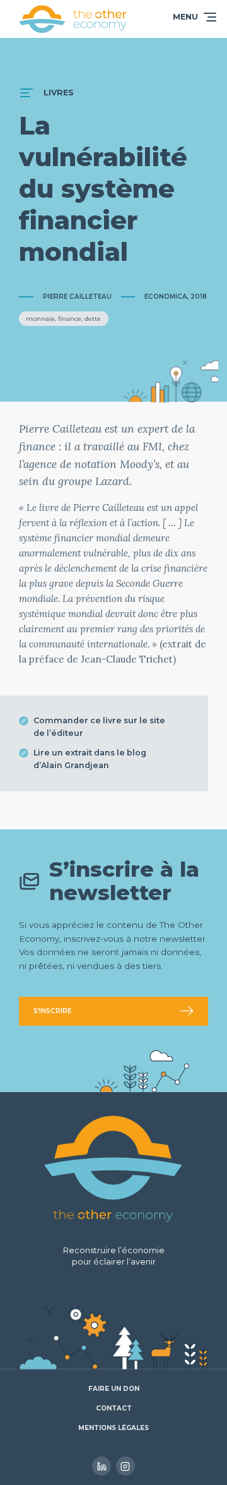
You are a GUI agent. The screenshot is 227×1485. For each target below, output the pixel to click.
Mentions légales (113, 1428)
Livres (59, 92)
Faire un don (113, 1389)
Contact (114, 1408)
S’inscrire (52, 1011)
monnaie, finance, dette (63, 319)
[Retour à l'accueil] (73, 19)
